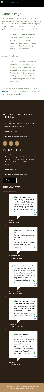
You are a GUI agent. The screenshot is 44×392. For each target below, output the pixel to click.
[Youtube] (17, 143)
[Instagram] (11, 143)
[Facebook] (5, 143)
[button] (41, 4)
